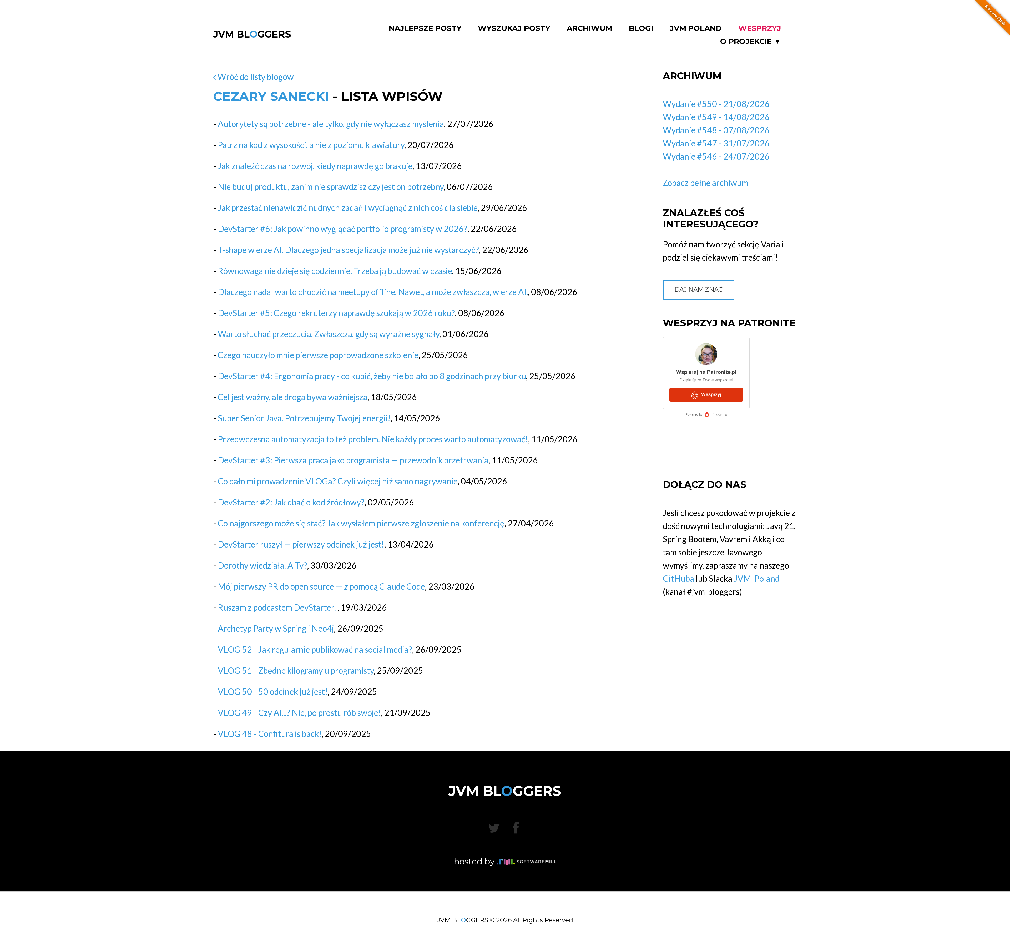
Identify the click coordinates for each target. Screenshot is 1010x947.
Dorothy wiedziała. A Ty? (262, 565)
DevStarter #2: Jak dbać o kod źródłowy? (291, 502)
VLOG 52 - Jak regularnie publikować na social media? (315, 649)
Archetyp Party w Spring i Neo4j (276, 628)
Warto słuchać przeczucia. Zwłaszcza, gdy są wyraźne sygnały (328, 334)
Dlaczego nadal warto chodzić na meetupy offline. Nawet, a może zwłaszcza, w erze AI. (373, 292)
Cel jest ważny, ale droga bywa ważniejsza (292, 397)
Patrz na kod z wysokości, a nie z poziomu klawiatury (311, 145)
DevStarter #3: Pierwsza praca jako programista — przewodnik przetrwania (353, 460)
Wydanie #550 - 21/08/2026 (716, 104)
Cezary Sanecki (271, 96)
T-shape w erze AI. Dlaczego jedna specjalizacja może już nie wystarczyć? (348, 250)
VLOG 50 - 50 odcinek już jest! (273, 691)
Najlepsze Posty (425, 28)
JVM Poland (696, 28)
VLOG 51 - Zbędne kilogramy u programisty (296, 670)
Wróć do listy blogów (255, 77)
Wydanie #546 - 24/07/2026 (716, 156)
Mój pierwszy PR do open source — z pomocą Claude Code (321, 586)
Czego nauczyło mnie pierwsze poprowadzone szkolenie (318, 355)
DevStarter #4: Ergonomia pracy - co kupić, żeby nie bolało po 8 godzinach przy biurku (372, 376)
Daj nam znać (698, 289)
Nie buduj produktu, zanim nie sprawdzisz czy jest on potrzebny (330, 186)
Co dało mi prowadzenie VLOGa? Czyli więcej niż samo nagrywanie (338, 481)
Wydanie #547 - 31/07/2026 (716, 143)
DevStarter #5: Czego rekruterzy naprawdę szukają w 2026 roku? (336, 313)
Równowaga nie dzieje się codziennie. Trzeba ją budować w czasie (335, 271)
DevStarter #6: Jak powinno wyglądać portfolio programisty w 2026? (342, 229)
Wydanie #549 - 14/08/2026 (716, 117)
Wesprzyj (759, 28)
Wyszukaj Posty (514, 28)
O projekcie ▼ (750, 41)
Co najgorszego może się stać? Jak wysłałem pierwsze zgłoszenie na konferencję (361, 523)
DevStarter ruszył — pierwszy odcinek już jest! (301, 544)
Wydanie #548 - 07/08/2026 (716, 130)
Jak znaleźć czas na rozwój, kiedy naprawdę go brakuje (315, 166)
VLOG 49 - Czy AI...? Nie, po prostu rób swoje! (299, 712)
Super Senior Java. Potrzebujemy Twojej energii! (304, 418)
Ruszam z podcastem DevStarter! (277, 607)
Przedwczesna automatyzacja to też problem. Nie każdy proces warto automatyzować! (373, 439)
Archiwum (589, 28)
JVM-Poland (757, 578)
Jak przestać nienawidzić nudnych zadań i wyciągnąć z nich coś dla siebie (348, 207)
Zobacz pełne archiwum (705, 183)
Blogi (641, 28)
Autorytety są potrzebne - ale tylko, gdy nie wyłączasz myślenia (331, 124)
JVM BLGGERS (252, 34)
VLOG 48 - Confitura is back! (270, 733)
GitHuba (678, 578)
